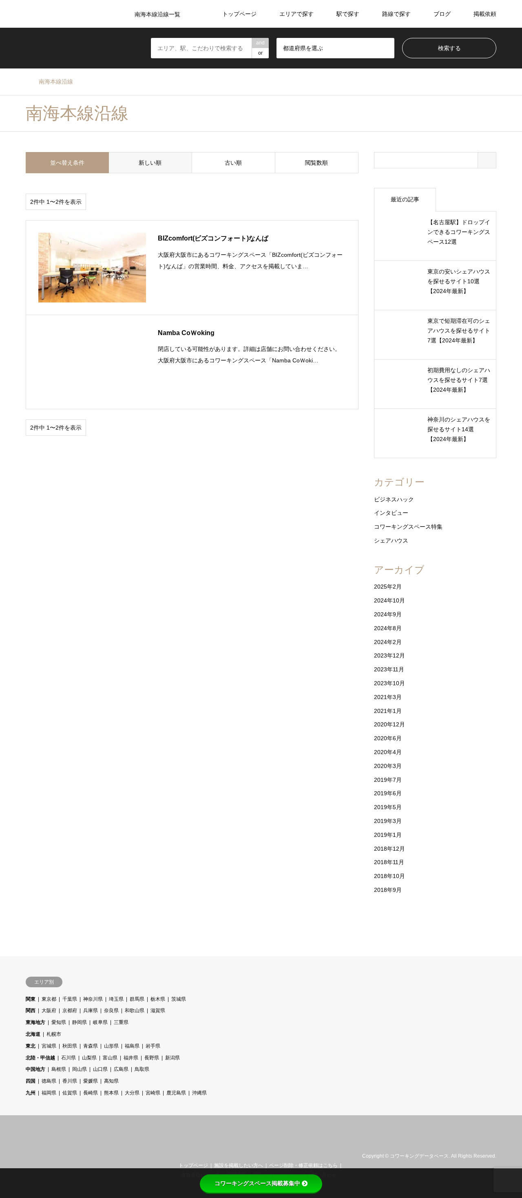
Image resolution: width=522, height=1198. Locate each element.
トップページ (239, 14)
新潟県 (172, 1058)
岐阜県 (100, 1022)
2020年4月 (388, 752)
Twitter (28, 1156)
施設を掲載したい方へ (238, 1165)
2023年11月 (389, 669)
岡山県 (79, 1069)
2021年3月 (388, 697)
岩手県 (153, 1046)
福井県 (131, 1058)
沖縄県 (199, 1093)
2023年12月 (389, 655)
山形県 (111, 1046)
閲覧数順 (316, 162)
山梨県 (89, 1058)
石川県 (68, 1058)
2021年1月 (388, 711)
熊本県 (111, 1093)
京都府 (69, 1010)
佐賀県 (69, 1093)
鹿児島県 (176, 1093)
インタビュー (391, 513)
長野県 (151, 1058)
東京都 (49, 999)
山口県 (100, 1069)
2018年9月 (388, 890)
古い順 (233, 162)
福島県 (132, 1046)
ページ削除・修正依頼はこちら (303, 1165)
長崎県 (90, 1093)
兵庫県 (90, 1010)
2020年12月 (389, 724)
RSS (39, 1156)
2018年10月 (389, 876)
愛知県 (58, 1022)
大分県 (132, 1093)
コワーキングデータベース (419, 1156)
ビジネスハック (394, 499)
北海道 (33, 1034)
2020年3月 (388, 766)
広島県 (121, 1069)
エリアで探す (296, 14)
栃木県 (157, 999)
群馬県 (137, 999)
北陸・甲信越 (40, 1058)
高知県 (111, 1081)
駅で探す (347, 14)
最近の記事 (405, 199)
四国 (30, 1081)
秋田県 (69, 1046)
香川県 (69, 1081)
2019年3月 (388, 821)
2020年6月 (388, 738)
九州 (30, 1093)
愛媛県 (90, 1081)
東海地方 (35, 1022)
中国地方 (35, 1069)
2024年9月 (388, 614)
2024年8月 (388, 628)
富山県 (110, 1058)
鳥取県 (142, 1069)
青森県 (90, 1046)
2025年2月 (388, 586)
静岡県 (79, 1022)
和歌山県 (134, 1010)
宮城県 (49, 1046)
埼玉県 (116, 999)
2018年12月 (389, 848)
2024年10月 (389, 600)
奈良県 (111, 1010)
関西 (30, 1010)
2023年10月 (389, 683)
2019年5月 (388, 807)
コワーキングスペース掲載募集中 (257, 1183)
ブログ (442, 14)
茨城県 (178, 999)
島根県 (58, 1069)
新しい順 (150, 162)
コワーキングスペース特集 (408, 526)
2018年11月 (389, 862)
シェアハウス (391, 540)
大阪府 (49, 1010)
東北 (30, 1046)
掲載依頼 (484, 14)
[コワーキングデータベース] (261, 1146)
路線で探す (396, 14)
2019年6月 (388, 793)
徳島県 (49, 1081)
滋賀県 (157, 1010)
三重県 (121, 1022)
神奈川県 (93, 999)
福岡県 (49, 1093)
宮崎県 (153, 1093)
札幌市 (53, 1034)
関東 (30, 999)
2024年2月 (388, 642)
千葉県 (69, 999)
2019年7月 (388, 780)
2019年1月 (388, 835)
